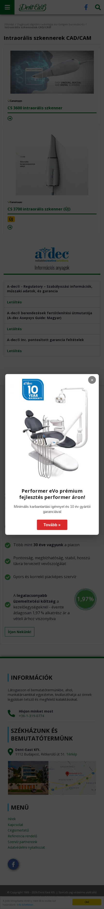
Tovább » (52, 525)
